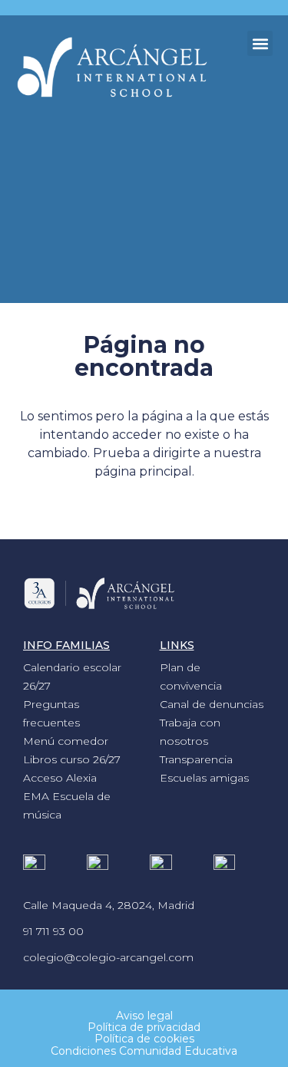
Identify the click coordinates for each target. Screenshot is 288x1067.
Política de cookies (144, 1039)
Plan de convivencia (191, 676)
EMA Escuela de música (67, 805)
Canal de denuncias (211, 704)
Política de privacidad (144, 1027)
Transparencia (196, 759)
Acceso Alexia (60, 778)
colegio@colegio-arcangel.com (108, 957)
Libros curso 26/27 (72, 759)
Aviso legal (144, 1016)
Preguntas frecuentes (51, 713)
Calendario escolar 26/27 (72, 676)
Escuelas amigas (204, 778)
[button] (260, 43)
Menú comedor (65, 741)
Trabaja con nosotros (190, 732)
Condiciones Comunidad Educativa (144, 1051)
